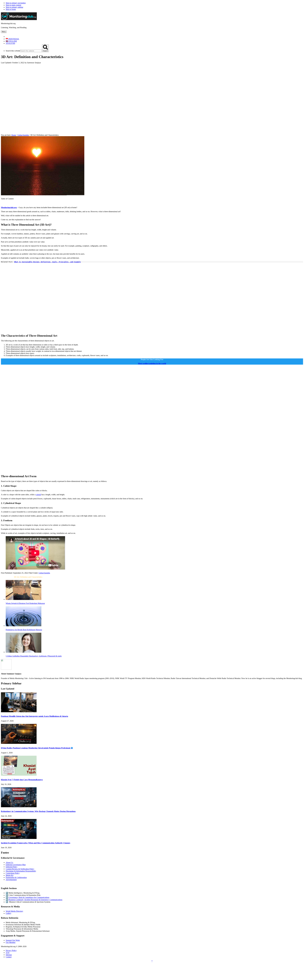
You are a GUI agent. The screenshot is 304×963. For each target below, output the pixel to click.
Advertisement (11, 880)
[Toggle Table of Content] (3, 203)
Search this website (13, 51)
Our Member (10, 942)
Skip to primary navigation (16, 3)
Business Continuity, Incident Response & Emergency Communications (35, 900)
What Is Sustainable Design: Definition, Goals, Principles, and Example (47, 262)
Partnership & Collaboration (16, 877)
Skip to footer (11, 9)
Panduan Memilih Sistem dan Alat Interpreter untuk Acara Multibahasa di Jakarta (34, 716)
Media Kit (9, 875)
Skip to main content (13, 5)
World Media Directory (14, 911)
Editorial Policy (11, 867)
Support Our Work (13, 940)
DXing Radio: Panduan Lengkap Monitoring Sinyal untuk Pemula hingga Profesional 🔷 (37, 748)
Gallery (8, 913)
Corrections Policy (13, 873)
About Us (9, 862)
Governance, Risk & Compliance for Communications (29, 897)
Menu (4, 32)
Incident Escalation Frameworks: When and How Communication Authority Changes (35, 843)
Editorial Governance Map (16, 865)
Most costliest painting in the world (152, 363)
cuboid (38, 495)
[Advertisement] (152, 82)
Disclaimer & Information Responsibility (21, 871)
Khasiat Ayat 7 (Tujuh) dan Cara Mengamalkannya (22, 780)
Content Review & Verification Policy (20, 869)
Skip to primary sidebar (14, 7)
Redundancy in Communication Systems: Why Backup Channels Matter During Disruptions (38, 811)
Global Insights (44, 573)
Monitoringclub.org (9, 207)
